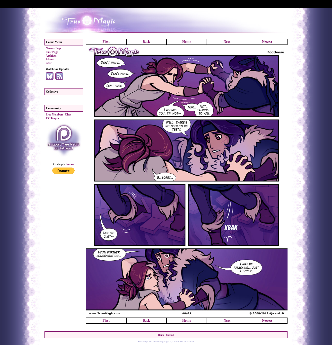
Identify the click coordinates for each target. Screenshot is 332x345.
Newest (267, 42)
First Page (52, 52)
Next (227, 42)
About (50, 59)
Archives (51, 55)
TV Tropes (52, 118)
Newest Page (53, 48)
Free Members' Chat (58, 114)
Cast (49, 63)
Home (186, 42)
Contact (170, 335)
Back (146, 42)
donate (70, 164)
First (106, 42)
